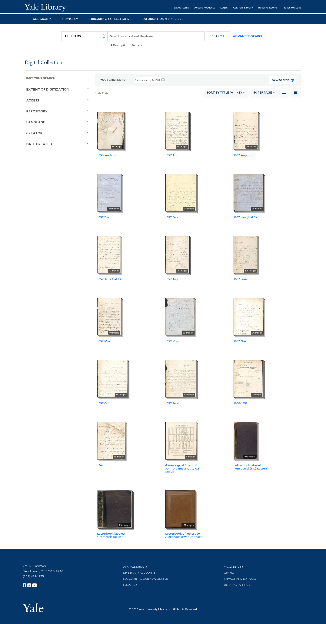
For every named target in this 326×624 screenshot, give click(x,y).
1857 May (172, 341)
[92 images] (180, 378)
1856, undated (107, 155)
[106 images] (246, 254)
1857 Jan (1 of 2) (245, 217)
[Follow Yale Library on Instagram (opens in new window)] (29, 585)
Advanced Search (248, 36)
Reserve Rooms (267, 7)
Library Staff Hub (237, 584)
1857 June (241, 279)
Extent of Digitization (47, 89)
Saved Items (181, 7)
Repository (37, 111)
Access (32, 100)
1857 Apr (171, 155)
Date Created (39, 144)
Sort (224, 92)
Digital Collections (45, 63)
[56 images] (112, 378)
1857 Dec (103, 217)
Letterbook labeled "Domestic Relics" (111, 535)
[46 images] (249, 192)
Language (35, 122)
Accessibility (233, 566)
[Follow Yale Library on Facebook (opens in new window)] (24, 585)
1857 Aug (240, 155)
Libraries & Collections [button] (109, 19)
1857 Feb (171, 217)
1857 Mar (103, 341)
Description (120, 45)
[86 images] (180, 192)
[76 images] (177, 254)
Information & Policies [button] (162, 19)
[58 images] (246, 130)
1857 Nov (240, 341)
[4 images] (181, 440)
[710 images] (114, 508)
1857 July (171, 279)
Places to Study (292, 7)
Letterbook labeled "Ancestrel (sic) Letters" (251, 466)
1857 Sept (172, 403)
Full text (137, 45)
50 (262, 92)
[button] (218, 36)
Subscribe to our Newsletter (145, 578)
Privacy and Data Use (240, 578)
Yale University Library (45, 7)
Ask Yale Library (243, 7)
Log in (224, 7)
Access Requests (204, 7)
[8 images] (248, 378)
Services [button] (69, 19)
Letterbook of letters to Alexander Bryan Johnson (184, 535)
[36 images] (110, 130)
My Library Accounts (139, 572)
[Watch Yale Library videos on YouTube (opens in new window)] (34, 585)
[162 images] (180, 508)
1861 (100, 465)
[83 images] (180, 316)
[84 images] (249, 316)
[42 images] (109, 254)
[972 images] (245, 440)
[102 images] (109, 192)
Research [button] (40, 19)
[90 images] (177, 130)
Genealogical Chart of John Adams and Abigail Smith (182, 468)
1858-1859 (241, 403)
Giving (229, 572)
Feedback (130, 584)
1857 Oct (103, 403)
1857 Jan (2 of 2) (109, 279)
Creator (34, 133)
